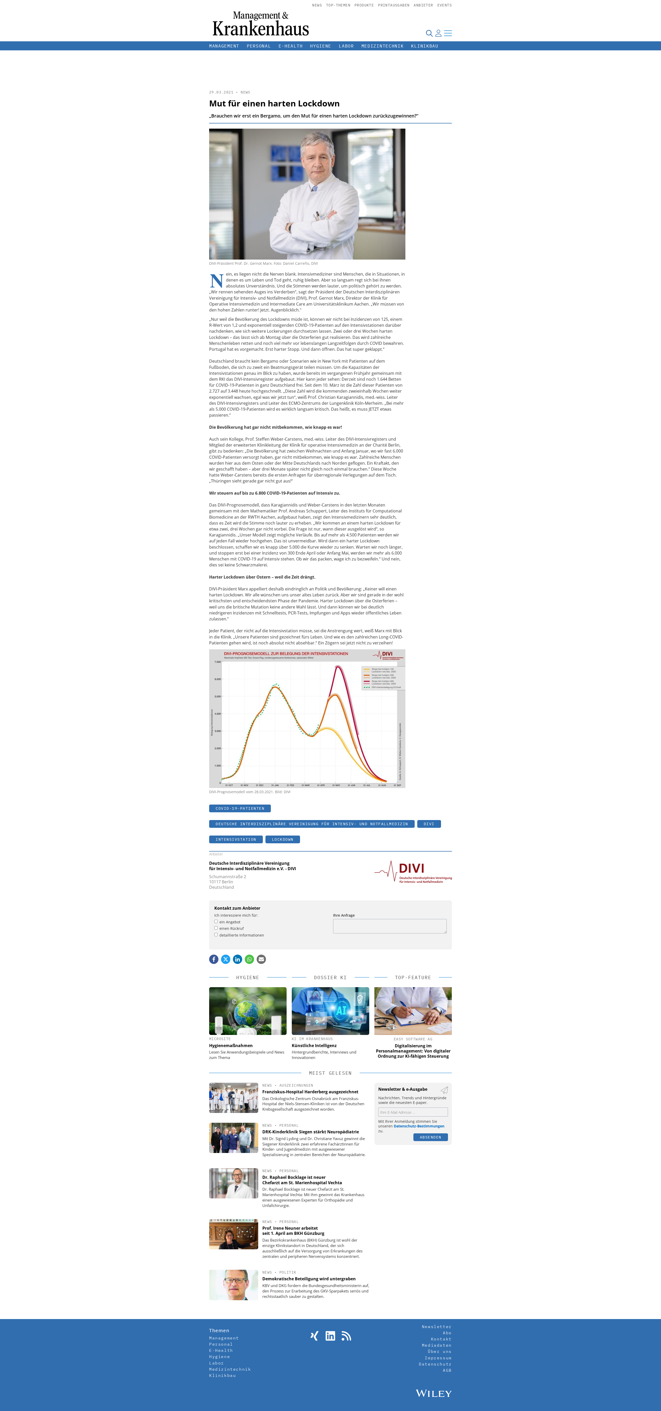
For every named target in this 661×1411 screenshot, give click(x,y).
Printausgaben (394, 5)
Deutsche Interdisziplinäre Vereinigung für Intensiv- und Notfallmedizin (312, 823)
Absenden (431, 1137)
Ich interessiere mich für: (236, 915)
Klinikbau (424, 46)
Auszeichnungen (296, 1085)
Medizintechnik (382, 46)
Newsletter (437, 1326)
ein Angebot (229, 921)
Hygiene (320, 46)
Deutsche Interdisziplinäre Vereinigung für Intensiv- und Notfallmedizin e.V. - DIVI (252, 865)
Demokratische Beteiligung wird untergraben (309, 1279)
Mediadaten (437, 1345)
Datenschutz (435, 1364)
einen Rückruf (231, 928)
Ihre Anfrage (344, 915)
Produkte (364, 5)
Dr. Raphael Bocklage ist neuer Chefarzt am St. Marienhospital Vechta (302, 1180)
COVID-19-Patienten (240, 808)
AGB (447, 1370)
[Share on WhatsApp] (249, 959)
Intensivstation (236, 839)
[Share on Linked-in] (237, 959)
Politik (287, 1272)
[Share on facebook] (213, 959)
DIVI (429, 823)
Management (224, 46)
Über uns (440, 1351)
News (317, 5)
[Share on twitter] (225, 959)
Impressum (438, 1357)
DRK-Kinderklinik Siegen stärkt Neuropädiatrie (310, 1132)
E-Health (291, 46)
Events (444, 5)
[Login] (438, 33)
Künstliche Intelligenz (314, 1045)
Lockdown (283, 839)
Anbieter (423, 5)
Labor (346, 46)
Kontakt (441, 1339)
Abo (447, 1332)
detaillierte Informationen (241, 935)
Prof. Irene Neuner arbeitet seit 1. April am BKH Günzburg (293, 1230)
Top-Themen (338, 5)
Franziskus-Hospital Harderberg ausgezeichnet (310, 1092)
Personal (259, 46)
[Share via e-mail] (261, 959)
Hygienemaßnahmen (231, 1045)
